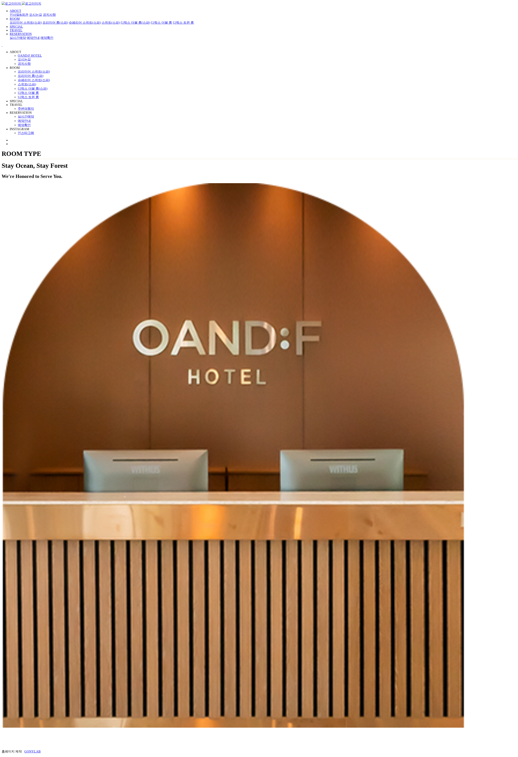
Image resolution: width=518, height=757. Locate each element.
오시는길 (35, 14)
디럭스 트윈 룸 (183, 22)
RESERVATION (21, 34)
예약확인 (46, 37)
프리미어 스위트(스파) (26, 22)
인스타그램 (26, 133)
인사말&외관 (19, 14)
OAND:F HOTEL (30, 55)
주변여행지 (26, 108)
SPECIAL (16, 26)
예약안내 (33, 37)
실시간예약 (18, 37)
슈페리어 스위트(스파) (85, 22)
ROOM (15, 18)
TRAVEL (16, 30)
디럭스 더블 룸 (161, 22)
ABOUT (15, 11)
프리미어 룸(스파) (55, 22)
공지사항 (49, 14)
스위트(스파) (111, 22)
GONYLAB (32, 751)
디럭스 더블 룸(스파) (135, 22)
